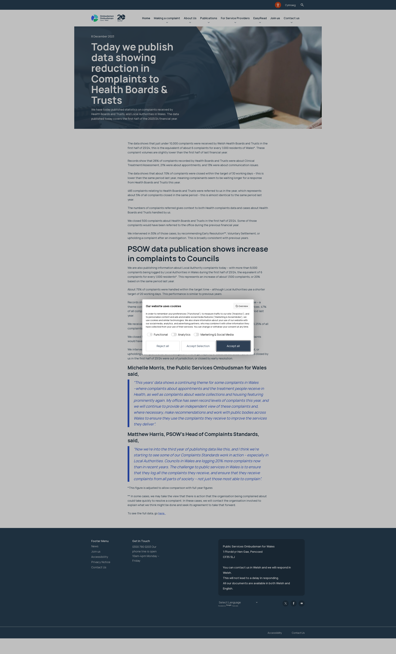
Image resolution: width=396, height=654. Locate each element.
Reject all (163, 346)
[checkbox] (157, 334)
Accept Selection (198, 346)
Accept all (233, 346)
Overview (243, 306)
